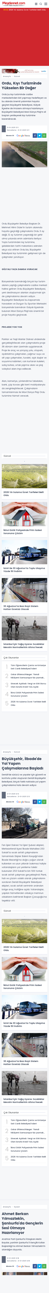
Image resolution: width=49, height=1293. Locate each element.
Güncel (17, 76)
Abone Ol (10, 135)
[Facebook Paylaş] (35, 135)
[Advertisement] (24, 41)
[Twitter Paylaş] (39, 135)
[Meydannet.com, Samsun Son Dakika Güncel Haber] (14, 4)
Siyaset (17, 1207)
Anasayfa (7, 76)
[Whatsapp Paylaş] (44, 135)
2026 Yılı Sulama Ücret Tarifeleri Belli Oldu (24, 10)
